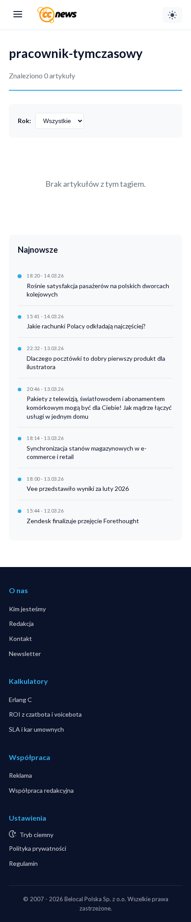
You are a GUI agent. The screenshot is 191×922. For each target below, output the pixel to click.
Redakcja (21, 623)
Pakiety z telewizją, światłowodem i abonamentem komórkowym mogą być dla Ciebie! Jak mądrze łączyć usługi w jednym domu (99, 407)
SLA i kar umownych (36, 729)
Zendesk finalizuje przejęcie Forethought (83, 521)
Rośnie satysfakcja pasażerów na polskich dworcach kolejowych (98, 290)
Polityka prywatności (37, 848)
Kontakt (20, 638)
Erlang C (20, 699)
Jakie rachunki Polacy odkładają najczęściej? (86, 326)
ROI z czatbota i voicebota (45, 714)
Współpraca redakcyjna (41, 790)
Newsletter (25, 653)
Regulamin (23, 863)
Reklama (20, 775)
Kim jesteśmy (27, 609)
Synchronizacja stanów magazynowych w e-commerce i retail (87, 452)
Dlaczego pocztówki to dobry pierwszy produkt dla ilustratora (96, 363)
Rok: (24, 120)
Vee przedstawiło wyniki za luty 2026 (78, 488)
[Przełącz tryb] (172, 15)
